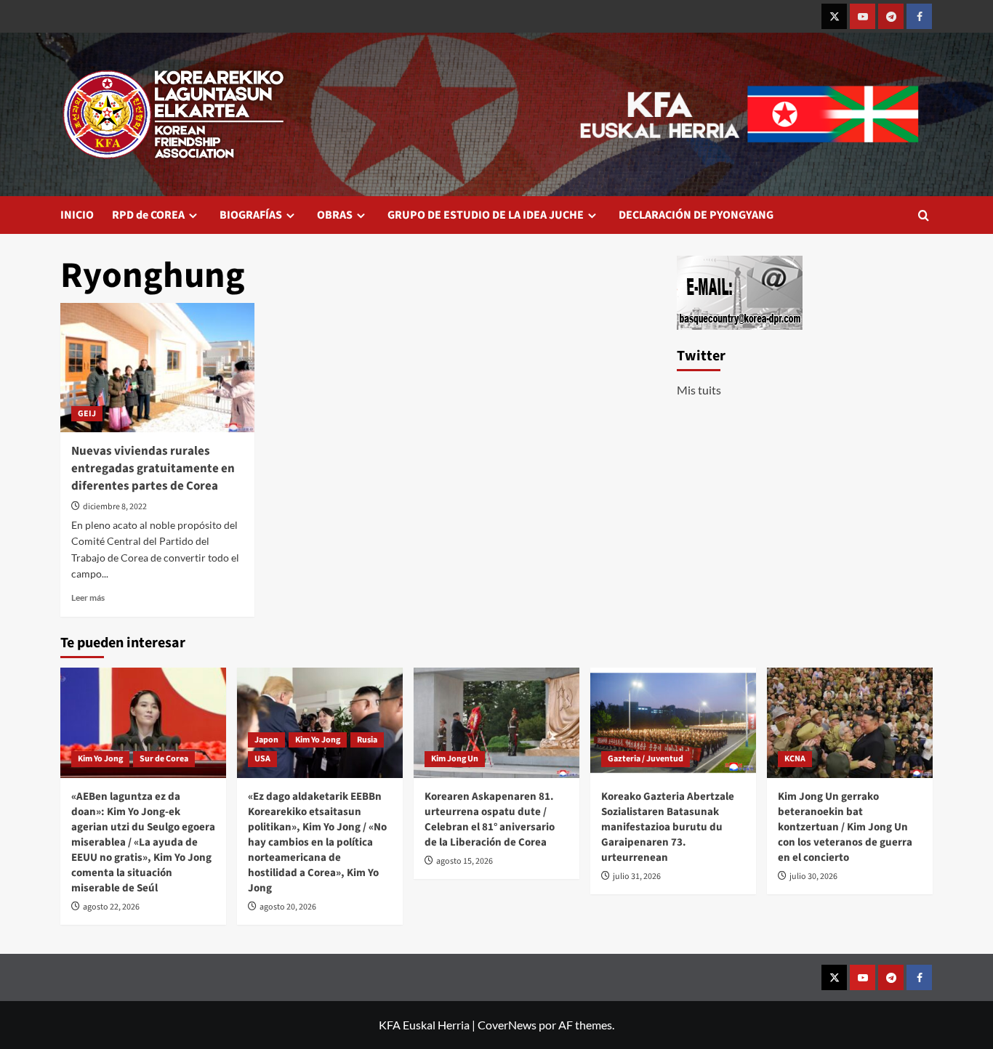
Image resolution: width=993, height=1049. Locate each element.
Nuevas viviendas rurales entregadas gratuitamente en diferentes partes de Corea (153, 468)
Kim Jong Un (454, 759)
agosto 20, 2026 (288, 907)
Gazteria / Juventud (645, 759)
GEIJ (87, 414)
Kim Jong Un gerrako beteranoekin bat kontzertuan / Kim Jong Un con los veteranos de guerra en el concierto (845, 827)
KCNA (794, 759)
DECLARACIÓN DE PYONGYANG (696, 215)
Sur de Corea (164, 759)
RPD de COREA (148, 215)
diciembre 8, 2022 (115, 507)
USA (262, 759)
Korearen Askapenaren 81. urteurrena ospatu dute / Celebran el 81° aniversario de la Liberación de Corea (490, 819)
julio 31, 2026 (637, 876)
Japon (266, 740)
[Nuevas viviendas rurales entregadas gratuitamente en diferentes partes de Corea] (157, 367)
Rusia (367, 740)
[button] (923, 215)
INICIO (77, 215)
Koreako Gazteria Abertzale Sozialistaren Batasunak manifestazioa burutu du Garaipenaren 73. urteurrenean (667, 827)
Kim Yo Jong (100, 759)
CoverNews (507, 1025)
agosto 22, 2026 (111, 907)
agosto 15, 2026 (464, 861)
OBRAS (335, 215)
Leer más (88, 597)
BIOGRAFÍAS (251, 215)
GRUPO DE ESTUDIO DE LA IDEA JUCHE (485, 215)
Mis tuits (699, 390)
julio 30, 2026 (813, 876)
